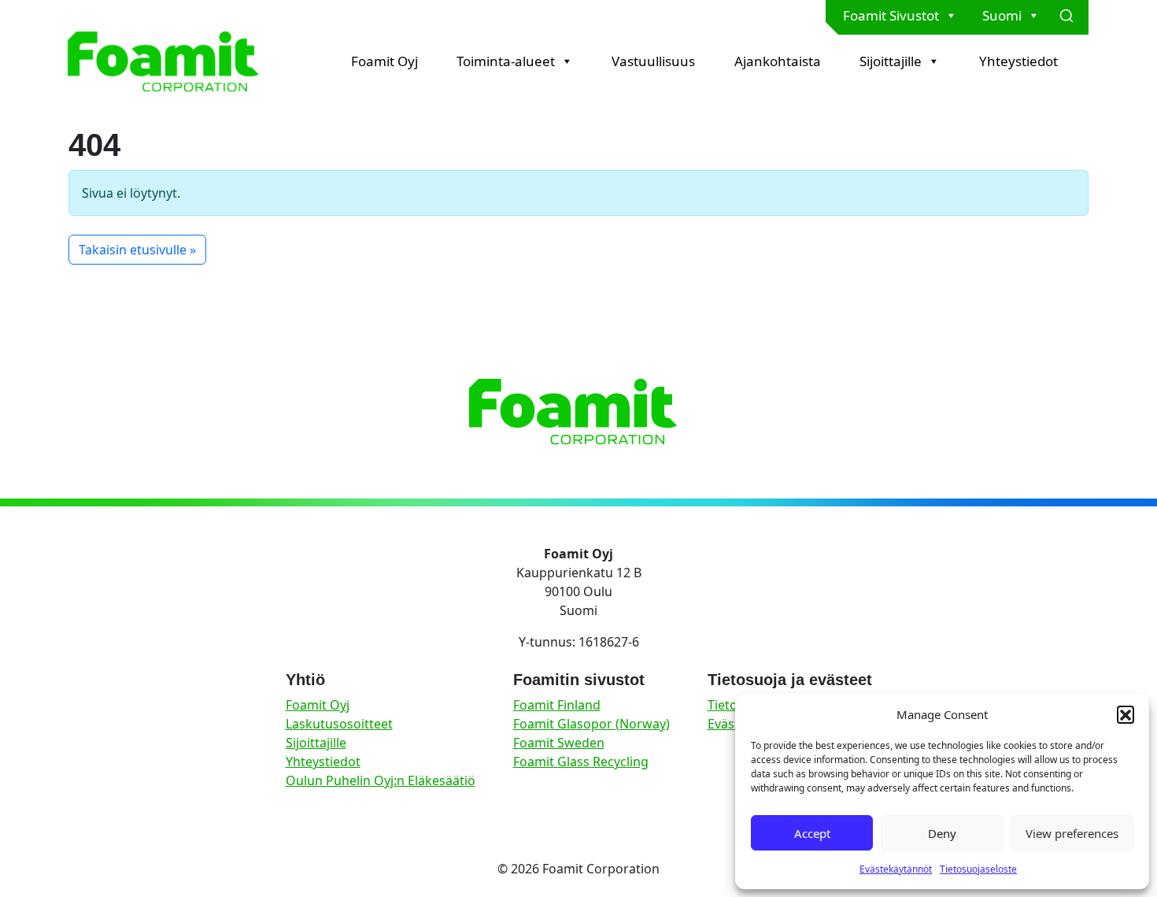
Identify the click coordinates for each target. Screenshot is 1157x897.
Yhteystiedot (1018, 61)
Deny (942, 833)
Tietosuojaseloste (978, 869)
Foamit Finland (557, 705)
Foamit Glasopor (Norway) (591, 723)
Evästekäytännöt (895, 869)
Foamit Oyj (384, 61)
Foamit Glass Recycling (581, 761)
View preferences (1072, 833)
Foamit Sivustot (891, 15)
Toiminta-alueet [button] (506, 61)
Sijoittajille (890, 61)
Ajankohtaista (777, 61)
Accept (812, 833)
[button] (1125, 714)
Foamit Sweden (558, 742)
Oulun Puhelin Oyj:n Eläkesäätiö (380, 780)
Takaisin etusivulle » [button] (137, 249)
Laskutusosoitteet (339, 723)
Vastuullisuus (653, 61)
